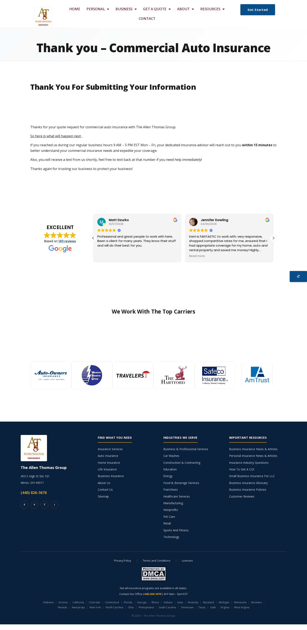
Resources (210, 8)
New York (95, 607)
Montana (256, 602)
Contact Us (105, 489)
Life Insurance (107, 469)
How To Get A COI (241, 469)
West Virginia (241, 607)
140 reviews (67, 241)
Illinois (155, 602)
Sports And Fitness (176, 530)
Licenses (187, 560)
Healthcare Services (176, 496)
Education (170, 469)
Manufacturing (173, 503)
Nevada (62, 607)
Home (74, 8)
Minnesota (240, 602)
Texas (201, 607)
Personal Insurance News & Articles (253, 456)
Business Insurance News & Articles (253, 449)
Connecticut (112, 602)
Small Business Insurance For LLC (252, 476)
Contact (147, 18)
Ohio (131, 607)
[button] (273, 238)
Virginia (225, 607)
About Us (104, 483)
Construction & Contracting (181, 463)
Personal (95, 8)
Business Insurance (111, 476)
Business (123, 8)
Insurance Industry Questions (249, 463)
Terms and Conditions (156, 560)
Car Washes (171, 456)
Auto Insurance (108, 456)
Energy (168, 476)
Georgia (142, 602)
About (183, 8)
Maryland (208, 602)
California (78, 602)
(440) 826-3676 (34, 492)
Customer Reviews (241, 496)
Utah (213, 607)
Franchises (170, 489)
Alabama (48, 602)
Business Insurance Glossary (248, 483)
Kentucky (193, 602)
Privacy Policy (122, 560)
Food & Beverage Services (181, 483)
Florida (128, 602)
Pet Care (169, 517)
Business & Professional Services (185, 449)
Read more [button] (197, 256)
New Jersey (78, 607)
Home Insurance (109, 463)
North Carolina (114, 607)
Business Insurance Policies (247, 489)
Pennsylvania (146, 607)
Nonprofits (170, 510)
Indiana (168, 602)
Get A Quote (154, 8)
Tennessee (187, 607)
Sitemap (103, 496)
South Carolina (167, 607)
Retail (167, 523)
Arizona (63, 602)
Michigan (224, 602)
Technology (171, 537)
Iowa (180, 602)
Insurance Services (110, 449)
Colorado (94, 602)
